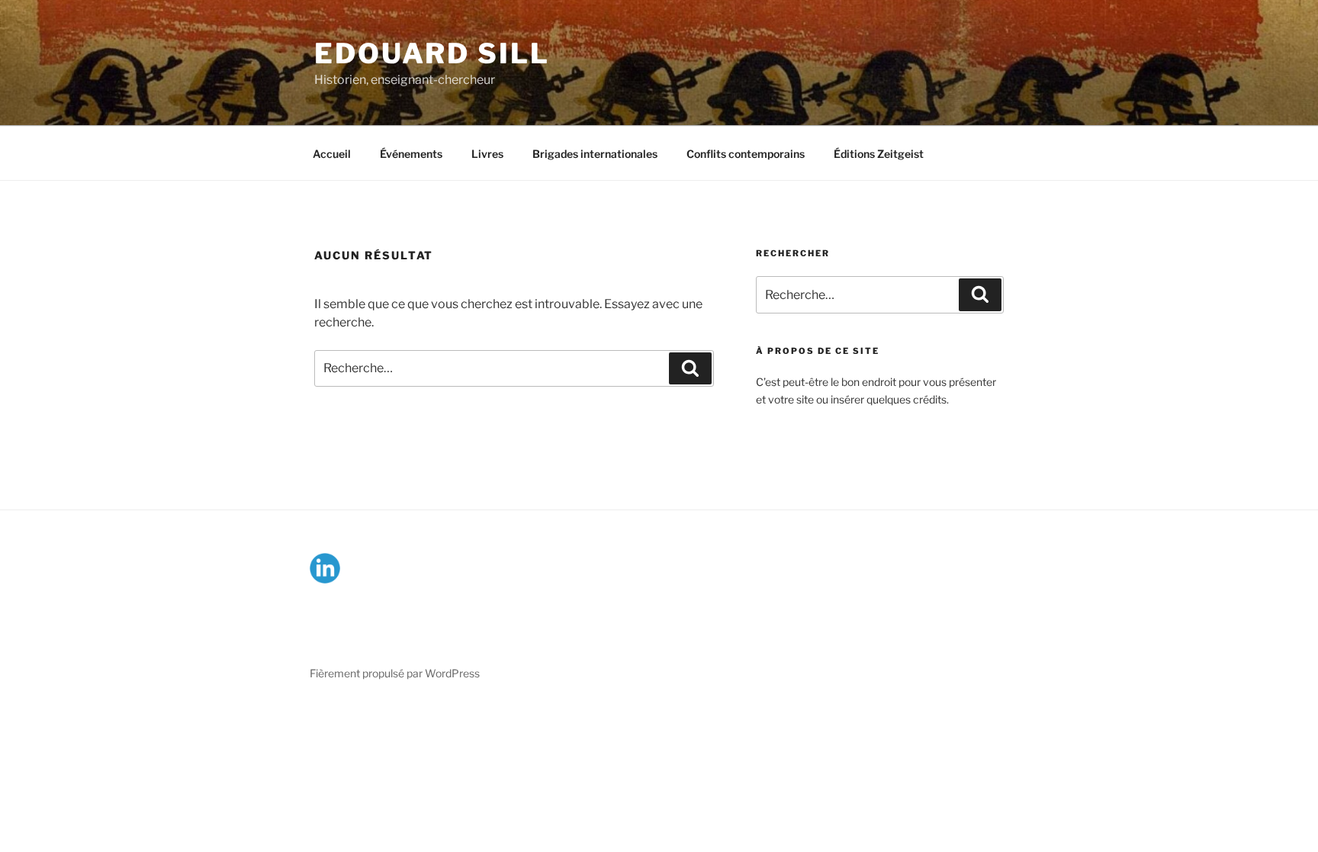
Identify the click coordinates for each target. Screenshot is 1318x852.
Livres (487, 153)
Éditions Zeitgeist (879, 153)
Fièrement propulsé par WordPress (395, 673)
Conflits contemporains (745, 153)
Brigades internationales (594, 153)
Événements (411, 153)
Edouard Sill (432, 53)
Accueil (332, 153)
